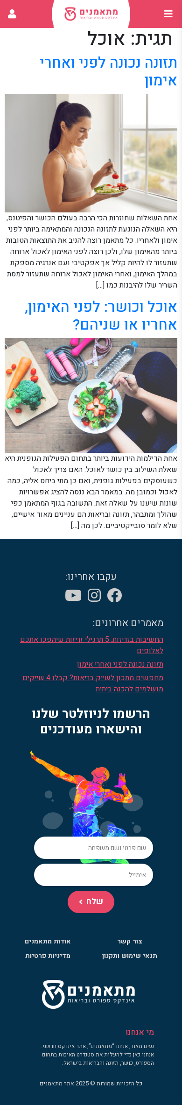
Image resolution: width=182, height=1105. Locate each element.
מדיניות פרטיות (47, 956)
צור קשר (129, 941)
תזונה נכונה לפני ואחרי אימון (108, 71)
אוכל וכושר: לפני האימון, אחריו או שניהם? (101, 316)
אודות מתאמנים (48, 941)
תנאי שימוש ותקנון (129, 956)
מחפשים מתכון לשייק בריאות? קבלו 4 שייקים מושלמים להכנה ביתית (92, 683)
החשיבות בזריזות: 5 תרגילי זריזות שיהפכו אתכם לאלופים (91, 645)
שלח (94, 901)
